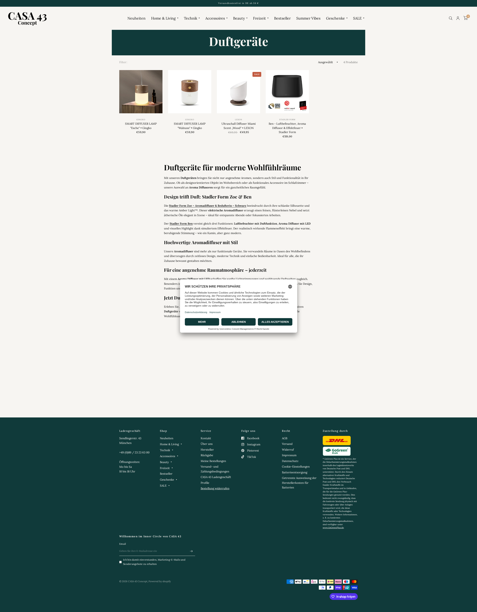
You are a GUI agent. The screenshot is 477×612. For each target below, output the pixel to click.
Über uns (207, 444)
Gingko (140, 119)
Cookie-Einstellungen (296, 466)
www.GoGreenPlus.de (333, 527)
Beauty (239, 18)
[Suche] (450, 18)
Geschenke (335, 18)
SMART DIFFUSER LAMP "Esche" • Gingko (141, 126)
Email (122, 543)
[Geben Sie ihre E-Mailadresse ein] (191, 551)
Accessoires (215, 18)
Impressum (289, 455)
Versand (287, 444)
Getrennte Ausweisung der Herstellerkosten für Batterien (299, 482)
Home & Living (163, 18)
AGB (284, 438)
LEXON (238, 119)
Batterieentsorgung (294, 472)
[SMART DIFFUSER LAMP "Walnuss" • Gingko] (189, 91)
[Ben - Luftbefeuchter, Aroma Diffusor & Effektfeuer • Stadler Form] (287, 91)
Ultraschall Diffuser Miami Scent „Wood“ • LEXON (239, 126)
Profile (205, 483)
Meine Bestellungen (213, 461)
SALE (357, 18)
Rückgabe (207, 455)
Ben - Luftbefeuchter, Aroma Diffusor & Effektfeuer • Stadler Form (287, 128)
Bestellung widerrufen (215, 488)
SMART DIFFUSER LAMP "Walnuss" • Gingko (190, 126)
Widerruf (288, 449)
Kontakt (206, 438)
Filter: (123, 62)
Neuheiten (136, 18)
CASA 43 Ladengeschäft (216, 477)
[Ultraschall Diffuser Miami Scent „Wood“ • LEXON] (238, 91)
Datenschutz (290, 461)
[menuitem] (136, 18)
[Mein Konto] (458, 18)
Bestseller (282, 18)
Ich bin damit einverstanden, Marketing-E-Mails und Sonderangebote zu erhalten (154, 562)
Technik (190, 18)
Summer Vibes (308, 18)
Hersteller (207, 449)
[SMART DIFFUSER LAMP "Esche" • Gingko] (140, 91)
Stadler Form (287, 119)
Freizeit (259, 18)
